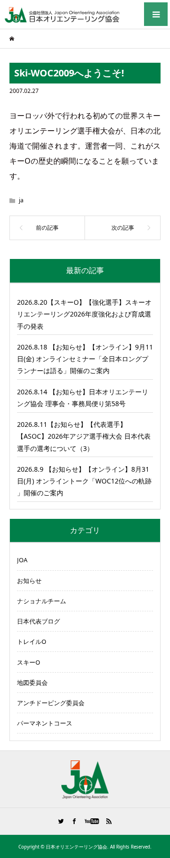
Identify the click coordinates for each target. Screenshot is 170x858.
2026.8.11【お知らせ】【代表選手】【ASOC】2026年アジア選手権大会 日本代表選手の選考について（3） (84, 436)
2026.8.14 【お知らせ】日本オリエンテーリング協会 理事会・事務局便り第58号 (82, 397)
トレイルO (31, 641)
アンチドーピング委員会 (51, 703)
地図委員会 (32, 682)
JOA (22, 560)
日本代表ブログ (38, 621)
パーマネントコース (44, 723)
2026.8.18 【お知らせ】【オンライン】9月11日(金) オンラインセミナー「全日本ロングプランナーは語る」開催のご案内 (85, 358)
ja (21, 200)
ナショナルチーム (41, 601)
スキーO (28, 662)
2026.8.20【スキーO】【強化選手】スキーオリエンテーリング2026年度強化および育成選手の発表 (84, 314)
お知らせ (29, 580)
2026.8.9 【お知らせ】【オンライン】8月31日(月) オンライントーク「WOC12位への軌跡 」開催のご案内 (84, 481)
